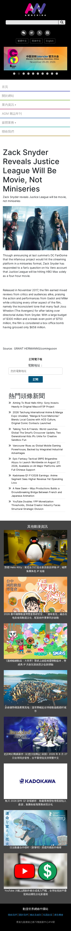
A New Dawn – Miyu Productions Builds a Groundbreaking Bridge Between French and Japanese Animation (36, 492)
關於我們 (23, 914)
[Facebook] (47, 33)
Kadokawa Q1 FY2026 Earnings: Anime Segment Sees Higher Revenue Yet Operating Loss (37, 479)
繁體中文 (22, 40)
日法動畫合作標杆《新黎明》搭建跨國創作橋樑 (35, 847)
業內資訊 (8, 104)
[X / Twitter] (39, 33)
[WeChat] (24, 33)
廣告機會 (58, 914)
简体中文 (36, 40)
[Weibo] (31, 33)
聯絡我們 (8, 131)
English (50, 40)
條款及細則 (35, 914)
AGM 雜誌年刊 (12, 113)
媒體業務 (8, 122)
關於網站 (8, 96)
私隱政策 (47, 914)
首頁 (5, 87)
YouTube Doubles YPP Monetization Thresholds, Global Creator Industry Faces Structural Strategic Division (35, 505)
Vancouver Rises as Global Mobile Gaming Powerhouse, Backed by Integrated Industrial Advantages (37, 449)
